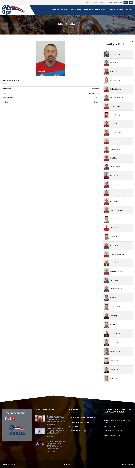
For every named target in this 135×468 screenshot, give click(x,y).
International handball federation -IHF (83, 418)
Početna (55, 9)
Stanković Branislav (116, 210)
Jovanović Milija (114, 80)
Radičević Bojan (114, 166)
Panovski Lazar (114, 219)
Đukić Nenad (113, 245)
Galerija (110, 9)
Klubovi (64, 9)
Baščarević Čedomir (116, 193)
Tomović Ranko (114, 106)
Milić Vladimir (113, 175)
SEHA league (75, 426)
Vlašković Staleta (115, 89)
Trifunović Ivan (114, 141)
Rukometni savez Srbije (79, 431)
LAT (125, 3)
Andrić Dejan (113, 316)
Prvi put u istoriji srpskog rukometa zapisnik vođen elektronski (55, 431)
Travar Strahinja (114, 115)
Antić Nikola (113, 228)
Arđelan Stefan (114, 54)
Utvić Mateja (113, 201)
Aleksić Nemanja (115, 132)
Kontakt (129, 9)
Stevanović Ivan (114, 351)
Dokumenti (99, 9)
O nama (120, 9)
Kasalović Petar (114, 149)
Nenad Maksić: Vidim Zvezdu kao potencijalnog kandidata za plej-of (56, 418)
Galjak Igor (113, 325)
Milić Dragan (113, 361)
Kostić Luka (113, 158)
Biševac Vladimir (115, 263)
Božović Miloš (114, 237)
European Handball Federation (81, 422)
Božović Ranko (114, 307)
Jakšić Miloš (113, 378)
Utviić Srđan (113, 280)
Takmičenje (87, 9)
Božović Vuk (113, 124)
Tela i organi (76, 9)
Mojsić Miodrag (114, 297)
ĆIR (131, 3)
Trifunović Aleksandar (116, 254)
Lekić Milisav (113, 370)
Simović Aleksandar (116, 98)
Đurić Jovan (113, 71)
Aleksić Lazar (113, 184)
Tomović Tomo (114, 333)
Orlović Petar (113, 63)
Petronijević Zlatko (115, 289)
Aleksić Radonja (114, 342)
